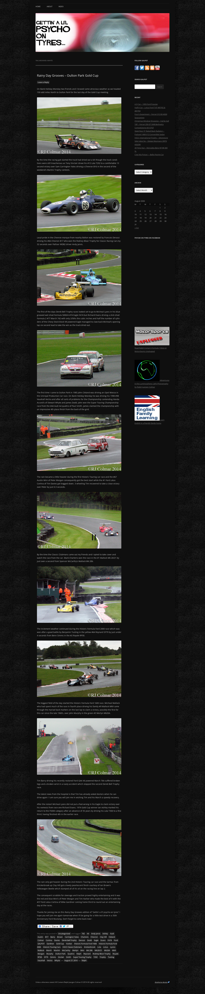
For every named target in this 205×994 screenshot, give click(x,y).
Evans (103, 940)
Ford (116, 940)
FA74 (110, 940)
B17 (46, 937)
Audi (112, 933)
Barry (52, 937)
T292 (95, 957)
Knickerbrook (89, 947)
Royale (115, 953)
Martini (57, 950)
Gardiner (50, 943)
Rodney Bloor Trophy (101, 953)
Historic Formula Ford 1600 (85, 943)
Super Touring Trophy (82, 957)
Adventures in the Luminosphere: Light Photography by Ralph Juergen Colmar (152, 383)
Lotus (105, 947)
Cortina (49, 940)
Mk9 (114, 950)
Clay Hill (103, 937)
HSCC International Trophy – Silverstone (151, 138)
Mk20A (107, 950)
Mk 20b (89, 950)
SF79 (46, 957)
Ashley (105, 933)
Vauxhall (41, 960)
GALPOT (41, 943)
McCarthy (66, 950)
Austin (40, 937)
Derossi (82, 940)
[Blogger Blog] (152, 69)
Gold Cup (60, 943)
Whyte (57, 960)
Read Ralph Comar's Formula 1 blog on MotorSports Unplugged (151, 350)
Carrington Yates (72, 937)
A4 (88, 933)
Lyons (112, 947)
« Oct (137, 228)
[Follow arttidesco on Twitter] (142, 69)
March (49, 950)
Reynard (87, 953)
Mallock (41, 950)
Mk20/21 (98, 950)
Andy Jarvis (95, 933)
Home (38, 6)
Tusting (111, 957)
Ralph (79, 953)
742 (83, 933)
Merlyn (75, 950)
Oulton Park (60, 953)
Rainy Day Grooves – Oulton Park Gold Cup (67, 75)
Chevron (94, 937)
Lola (99, 947)
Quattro (71, 953)
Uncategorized (64, 933)
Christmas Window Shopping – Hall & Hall (152, 121)
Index (61, 6)
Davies (57, 940)
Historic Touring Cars (51, 947)
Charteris (84, 937)
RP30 (40, 957)
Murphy (49, 953)
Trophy (103, 957)
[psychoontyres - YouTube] (157, 69)
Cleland (112, 937)
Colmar (41, 940)
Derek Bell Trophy (69, 940)
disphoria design (161, 982)
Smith (68, 957)
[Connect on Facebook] (137, 69)
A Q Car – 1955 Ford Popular (146, 104)
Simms (53, 957)
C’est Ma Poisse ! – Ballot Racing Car (149, 154)
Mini (82, 950)
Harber (69, 943)
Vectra (49, 960)
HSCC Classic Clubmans (72, 947)
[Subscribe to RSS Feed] (147, 69)
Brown (60, 937)
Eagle (96, 940)
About (49, 6)
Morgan (41, 953)
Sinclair (61, 957)
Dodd (89, 940)
